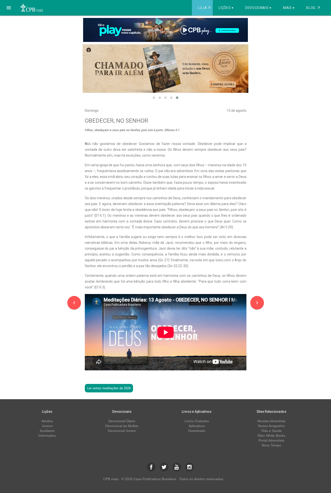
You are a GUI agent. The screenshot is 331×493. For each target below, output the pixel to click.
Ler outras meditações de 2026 (109, 388)
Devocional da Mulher (122, 426)
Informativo (47, 435)
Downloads (196, 431)
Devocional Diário (121, 421)
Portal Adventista (271, 440)
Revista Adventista (271, 421)
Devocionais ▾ (258, 8)
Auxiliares (47, 431)
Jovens (47, 426)
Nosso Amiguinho (271, 426)
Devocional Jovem (122, 431)
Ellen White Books (271, 435)
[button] (9, 8)
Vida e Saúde (271, 431)
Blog (313, 8)
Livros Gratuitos (197, 421)
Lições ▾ (226, 8)
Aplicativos (197, 426)
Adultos (47, 421)
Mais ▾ (289, 8)
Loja (204, 8)
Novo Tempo (271, 445)
